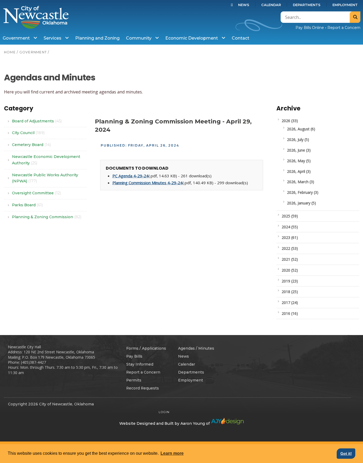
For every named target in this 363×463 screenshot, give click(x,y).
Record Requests (142, 388)
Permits (133, 380)
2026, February (302, 192)
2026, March (300, 181)
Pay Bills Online (310, 27)
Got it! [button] (346, 453)
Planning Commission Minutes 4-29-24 (147, 182)
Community (139, 38)
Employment (345, 5)
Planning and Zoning (97, 38)
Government (17, 38)
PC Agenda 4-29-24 (130, 175)
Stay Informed (139, 364)
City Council (28, 132)
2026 (290, 120)
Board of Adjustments (37, 121)
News (243, 5)
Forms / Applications (146, 348)
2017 (290, 302)
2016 (290, 313)
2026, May (299, 160)
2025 (290, 215)
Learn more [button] (172, 453)
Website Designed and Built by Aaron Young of (165, 423)
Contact (240, 38)
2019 (290, 281)
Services (53, 38)
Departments (306, 5)
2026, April (299, 171)
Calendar (271, 5)
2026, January (301, 202)
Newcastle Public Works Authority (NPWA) (45, 178)
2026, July (298, 139)
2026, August (301, 128)
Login (164, 412)
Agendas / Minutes (196, 348)
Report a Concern (343, 27)
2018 (290, 291)
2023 (290, 237)
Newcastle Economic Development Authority (46, 159)
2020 (290, 270)
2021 (290, 259)
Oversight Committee (36, 193)
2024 (290, 226)
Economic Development (192, 38)
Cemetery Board (31, 144)
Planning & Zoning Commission (46, 217)
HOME (10, 52)
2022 (290, 248)
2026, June (299, 150)
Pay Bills (134, 356)
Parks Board (27, 205)
